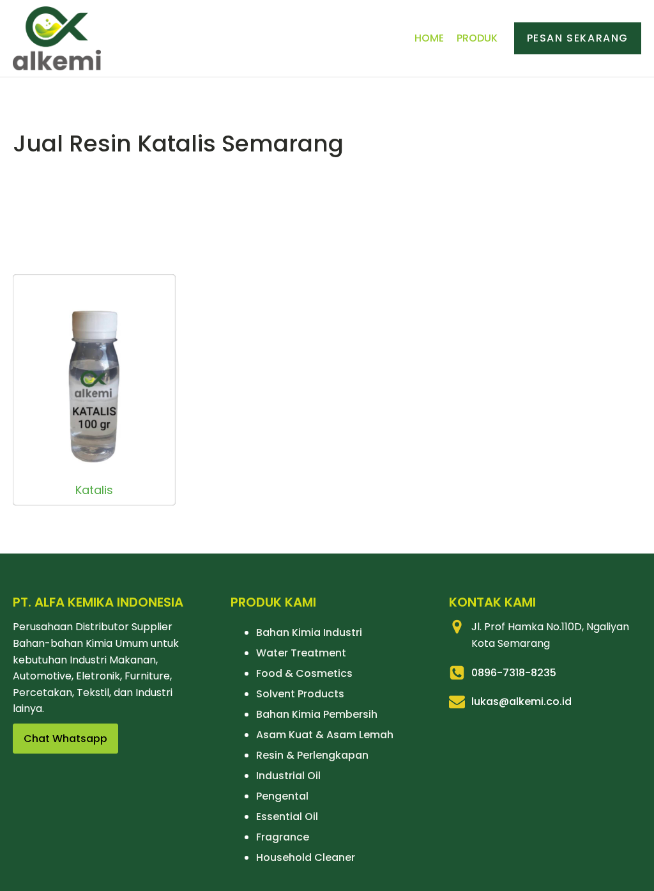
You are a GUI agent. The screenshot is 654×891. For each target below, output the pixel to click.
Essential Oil (287, 816)
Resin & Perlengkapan (312, 755)
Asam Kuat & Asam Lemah (324, 734)
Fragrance (282, 837)
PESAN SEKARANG (577, 38)
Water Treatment (301, 653)
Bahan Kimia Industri (309, 632)
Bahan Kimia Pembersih (316, 714)
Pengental (282, 796)
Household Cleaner (305, 857)
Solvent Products (300, 693)
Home (429, 38)
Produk (477, 38)
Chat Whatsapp (65, 738)
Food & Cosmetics (304, 673)
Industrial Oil (288, 775)
